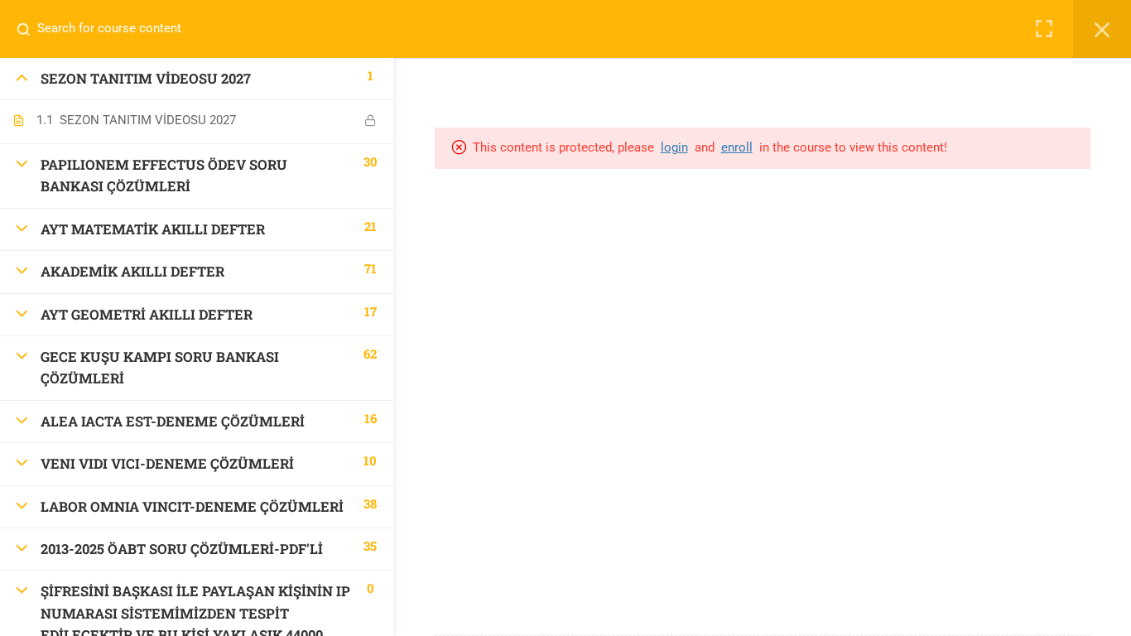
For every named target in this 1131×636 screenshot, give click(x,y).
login (674, 147)
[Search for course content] (29, 29)
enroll (737, 147)
